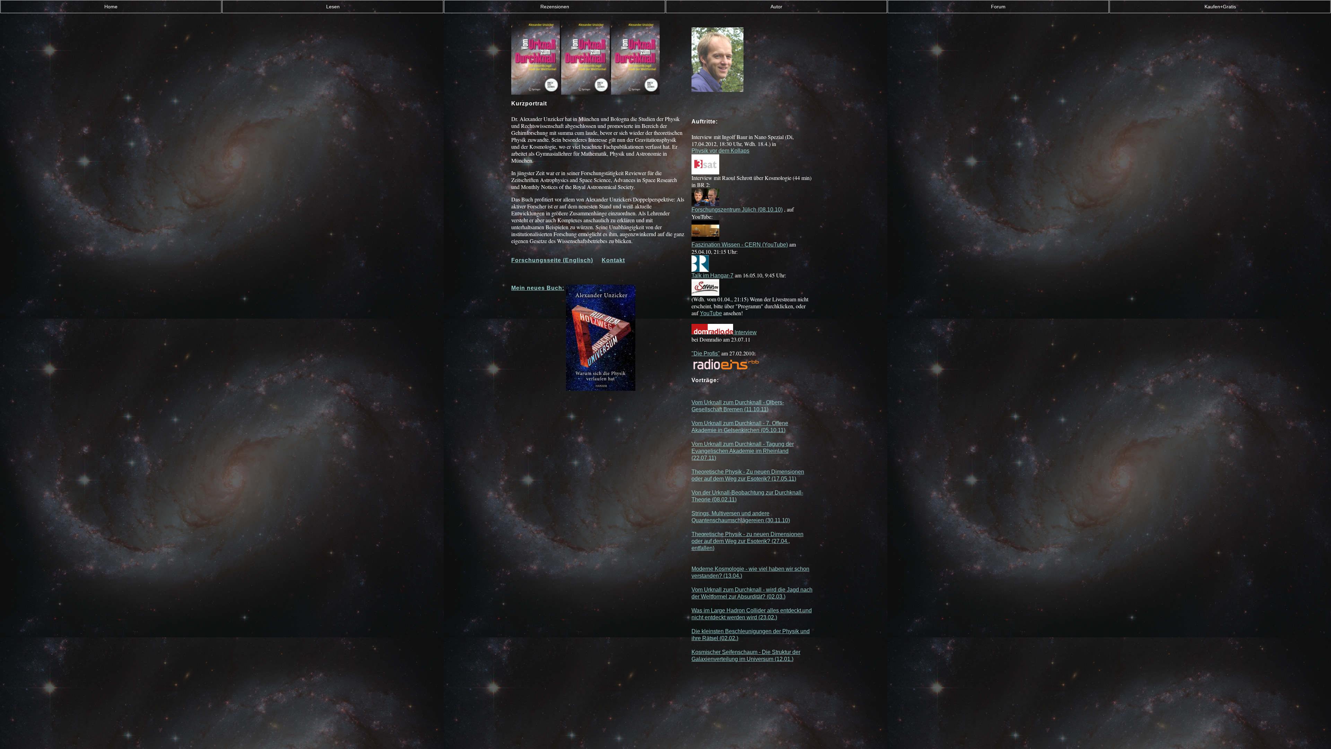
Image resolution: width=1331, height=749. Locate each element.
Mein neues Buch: (537, 288)
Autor (776, 6)
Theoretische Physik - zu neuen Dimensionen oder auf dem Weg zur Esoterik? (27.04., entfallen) (747, 541)
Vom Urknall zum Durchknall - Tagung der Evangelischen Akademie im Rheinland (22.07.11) (742, 451)
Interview (745, 332)
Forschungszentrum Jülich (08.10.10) (737, 210)
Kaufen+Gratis (1220, 6)
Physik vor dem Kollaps (720, 151)
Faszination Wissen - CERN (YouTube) (739, 245)
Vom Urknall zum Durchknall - (728, 423)
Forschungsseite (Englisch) (552, 260)
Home (111, 6)
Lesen (333, 6)
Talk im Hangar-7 (712, 275)
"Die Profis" (705, 353)
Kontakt (613, 260)
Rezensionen (554, 6)
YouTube (711, 313)
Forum (998, 6)
